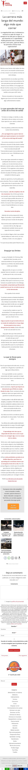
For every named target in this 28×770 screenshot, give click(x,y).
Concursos (15, 701)
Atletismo (15, 695)
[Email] (11, 769)
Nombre (14, 626)
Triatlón (15, 752)
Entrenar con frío (15, 712)
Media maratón (15, 730)
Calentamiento (15, 697)
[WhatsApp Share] (8, 558)
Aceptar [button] (14, 765)
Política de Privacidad (16, 624)
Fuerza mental (15, 563)
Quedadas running (15, 737)
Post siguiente (23, 655)
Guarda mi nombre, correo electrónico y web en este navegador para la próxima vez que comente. (14, 643)
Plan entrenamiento (15, 732)
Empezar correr (15, 706)
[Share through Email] (16, 558)
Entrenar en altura (15, 714)
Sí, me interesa (13, 506)
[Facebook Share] (5, 558)
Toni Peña (15, 750)
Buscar (14, 684)
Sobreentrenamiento (15, 743)
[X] (21, 769)
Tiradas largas (15, 748)
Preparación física (15, 734)
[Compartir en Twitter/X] (12, 558)
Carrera (9, 563)
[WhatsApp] (7, 769)
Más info (20, 765)
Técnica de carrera (15, 745)
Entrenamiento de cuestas (15, 708)
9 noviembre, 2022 (6, 11)
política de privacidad (18, 601)
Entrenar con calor (15, 710)
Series (15, 741)
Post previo (4, 655)
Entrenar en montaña (15, 717)
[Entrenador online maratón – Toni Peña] (6, 3)
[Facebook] (16, 769)
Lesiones (14, 726)
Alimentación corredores (15, 692)
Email (14, 633)
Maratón (15, 728)
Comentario (14, 584)
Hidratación (15, 723)
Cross (15, 703)
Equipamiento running (15, 719)
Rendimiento (15, 739)
